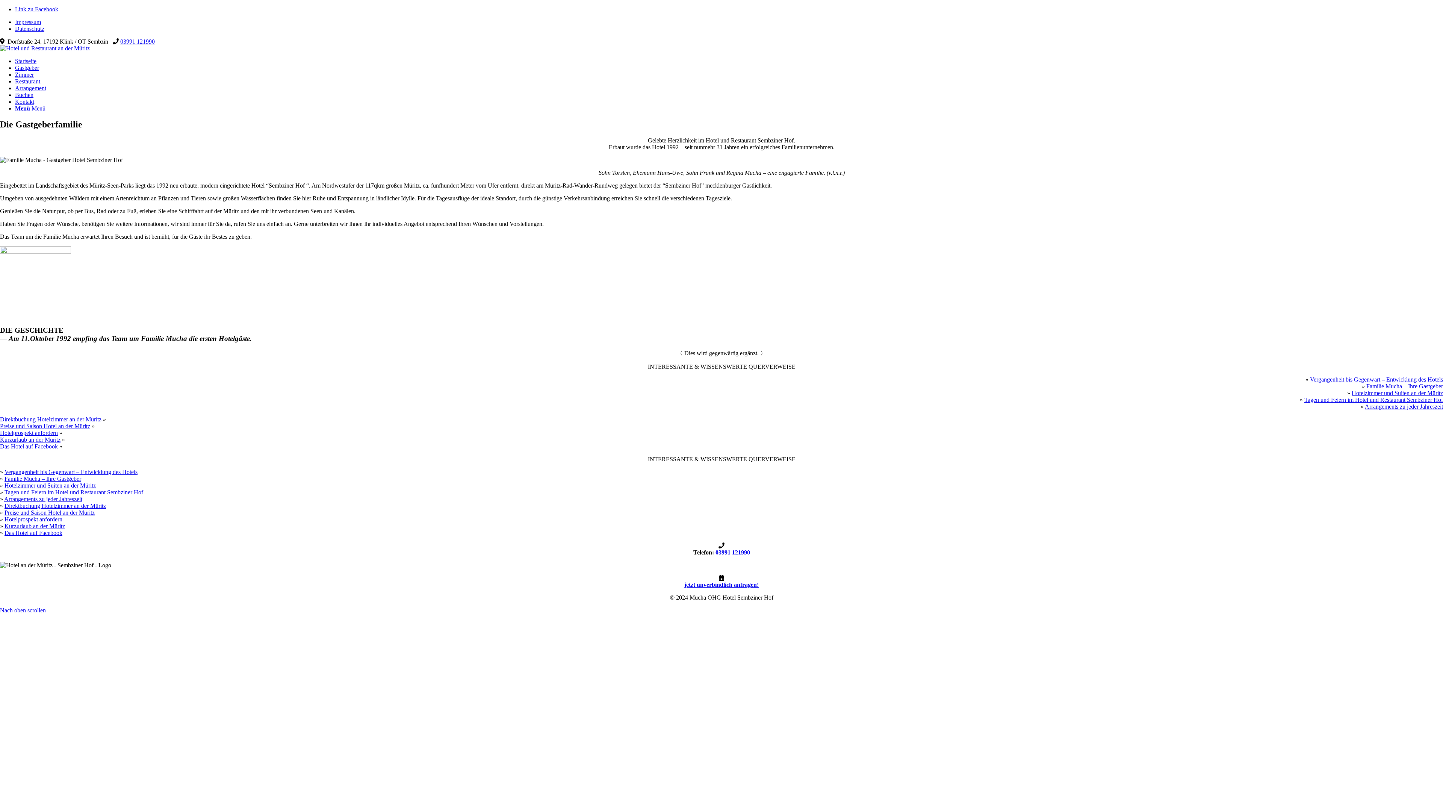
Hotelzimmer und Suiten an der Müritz (1397, 393)
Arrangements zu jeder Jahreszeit (1404, 406)
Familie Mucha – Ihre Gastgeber (1404, 386)
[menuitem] (729, 22)
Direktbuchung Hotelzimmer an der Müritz (50, 419)
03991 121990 (137, 41)
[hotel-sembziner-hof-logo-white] (45, 48)
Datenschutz (29, 29)
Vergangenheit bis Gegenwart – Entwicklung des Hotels (1376, 379)
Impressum (28, 22)
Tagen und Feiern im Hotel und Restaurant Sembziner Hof (1373, 400)
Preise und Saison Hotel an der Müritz (45, 426)
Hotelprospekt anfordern (29, 433)
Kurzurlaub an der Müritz (30, 439)
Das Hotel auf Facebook (29, 446)
